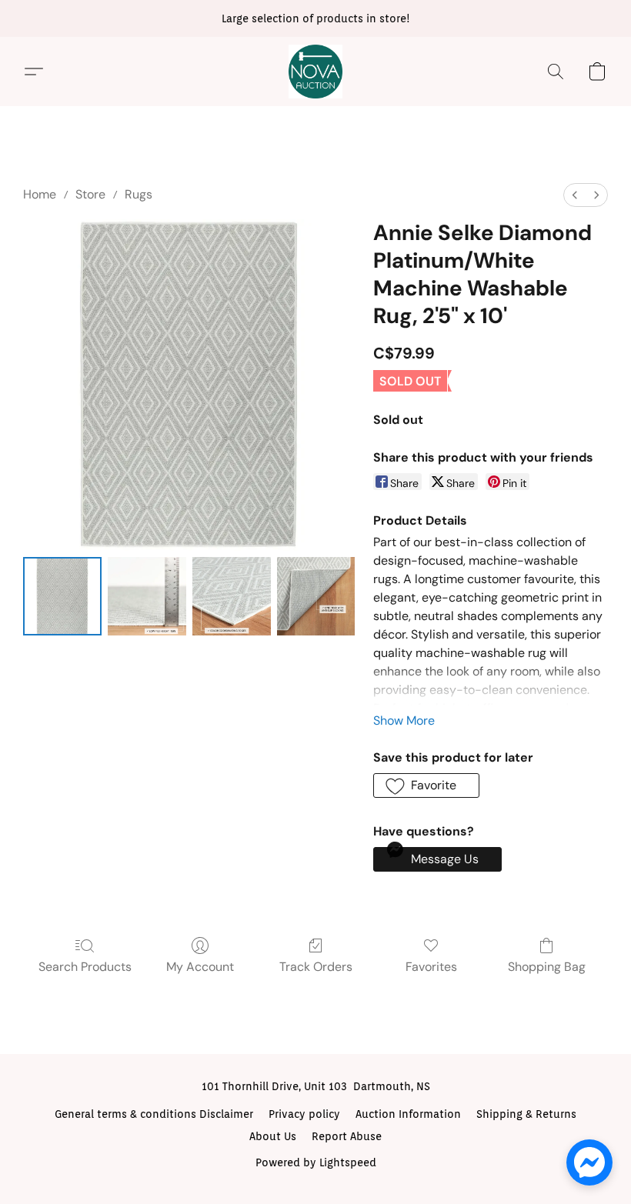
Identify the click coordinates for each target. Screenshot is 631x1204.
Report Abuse (347, 1136)
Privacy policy (304, 1114)
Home (39, 194)
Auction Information (408, 1114)
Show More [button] (404, 720)
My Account (200, 967)
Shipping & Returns (526, 1114)
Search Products (85, 967)
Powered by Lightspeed (315, 1162)
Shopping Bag (547, 967)
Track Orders (315, 967)
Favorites (431, 967)
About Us (272, 1136)
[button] (315, 71)
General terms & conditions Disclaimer (154, 1114)
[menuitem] (575, 195)
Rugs (138, 194)
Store (90, 194)
